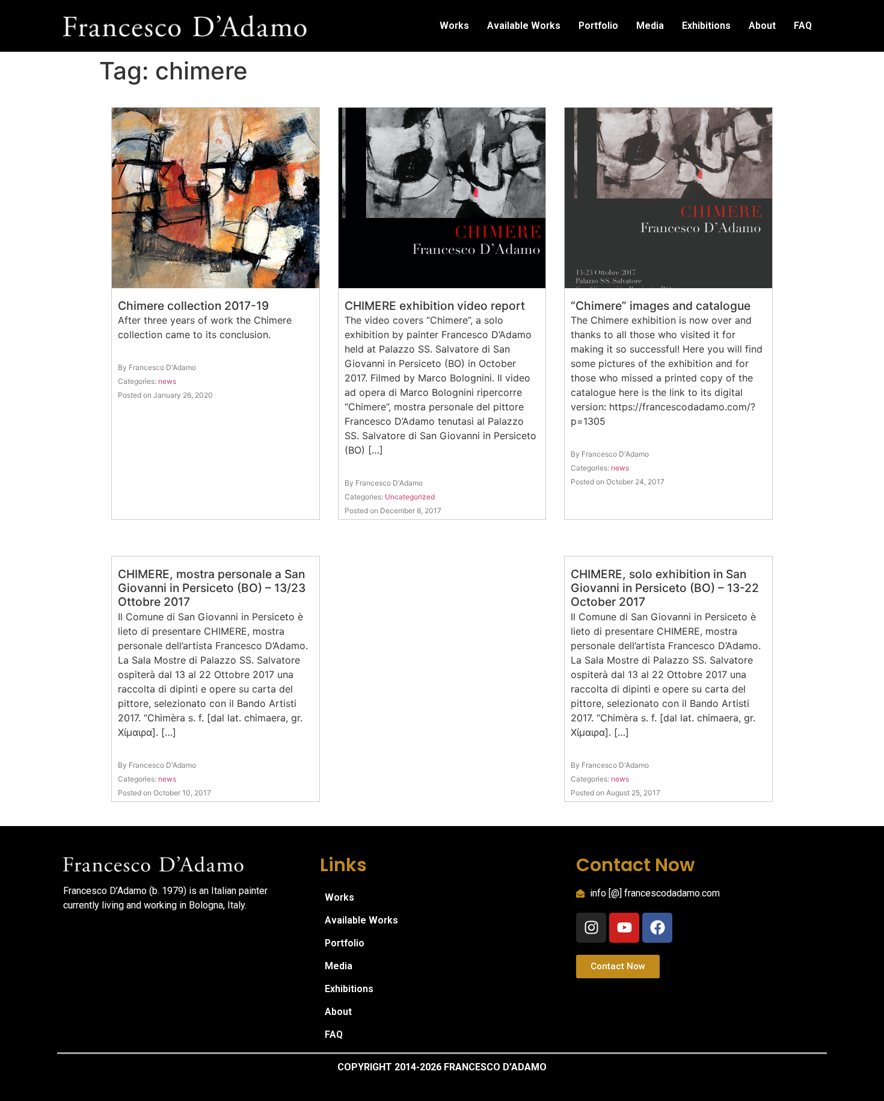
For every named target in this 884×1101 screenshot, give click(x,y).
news (167, 381)
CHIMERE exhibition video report (435, 305)
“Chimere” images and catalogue (660, 305)
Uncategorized (410, 496)
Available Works (523, 25)
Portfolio (598, 25)
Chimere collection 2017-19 (193, 305)
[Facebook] (657, 928)
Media (650, 25)
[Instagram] (591, 928)
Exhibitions (706, 25)
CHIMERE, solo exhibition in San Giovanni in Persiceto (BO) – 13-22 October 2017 (665, 588)
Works (454, 25)
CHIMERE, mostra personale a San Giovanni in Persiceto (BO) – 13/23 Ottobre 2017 (211, 588)
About (762, 25)
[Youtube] (624, 928)
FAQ (803, 25)
